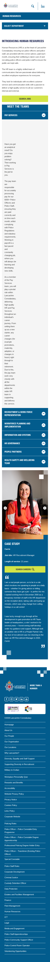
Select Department (14, 26)
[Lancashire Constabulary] (15, 686)
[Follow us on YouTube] (26, 699)
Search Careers (23, 569)
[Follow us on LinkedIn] (21, 699)
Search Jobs (25, 99)
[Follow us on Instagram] (11, 699)
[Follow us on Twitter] (16, 699)
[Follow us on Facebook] (6, 699)
